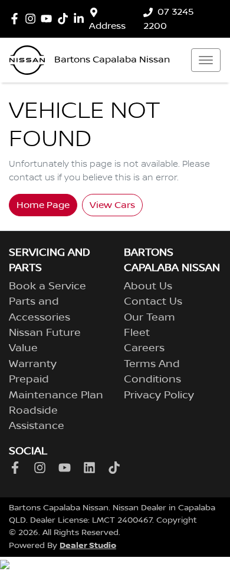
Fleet (137, 332)
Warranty (33, 364)
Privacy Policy (159, 395)
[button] (206, 60)
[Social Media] (65, 18)
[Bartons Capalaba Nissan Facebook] (17, 18)
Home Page (43, 205)
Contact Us (153, 301)
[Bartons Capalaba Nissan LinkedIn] (81, 18)
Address (107, 26)
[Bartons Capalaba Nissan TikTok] (116, 467)
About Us (148, 286)
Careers (144, 348)
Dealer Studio (88, 545)
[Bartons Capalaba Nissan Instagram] (33, 18)
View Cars (112, 205)
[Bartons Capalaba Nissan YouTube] (49, 18)
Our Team (149, 317)
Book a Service (47, 286)
